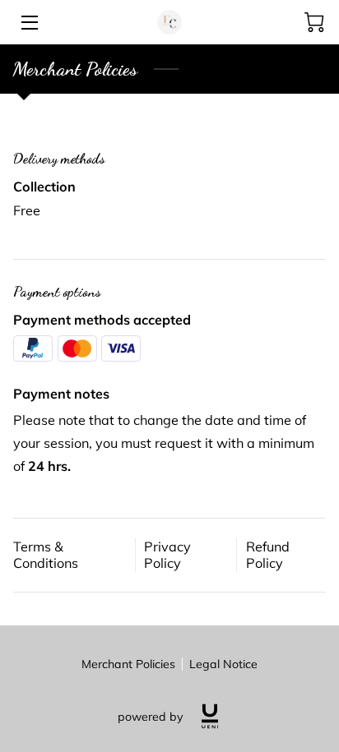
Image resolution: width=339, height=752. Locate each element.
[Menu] (28, 22)
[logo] (209, 716)
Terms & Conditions (45, 555)
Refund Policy (268, 555)
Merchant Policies (128, 664)
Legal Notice (223, 664)
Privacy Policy (167, 555)
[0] (314, 22)
